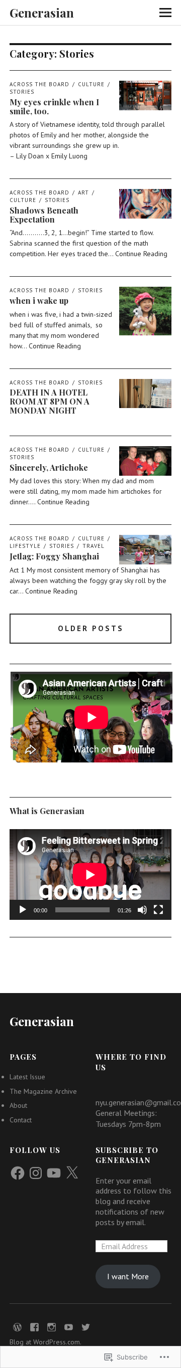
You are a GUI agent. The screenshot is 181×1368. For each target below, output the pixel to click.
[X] (72, 1173)
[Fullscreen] (158, 910)
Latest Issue (27, 1076)
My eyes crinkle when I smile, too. (54, 106)
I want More (128, 1276)
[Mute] (142, 910)
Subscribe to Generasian (127, 1155)
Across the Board (39, 84)
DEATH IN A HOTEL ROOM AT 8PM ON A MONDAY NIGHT (49, 401)
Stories (57, 200)
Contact (21, 1119)
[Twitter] (85, 1326)
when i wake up (39, 300)
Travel (93, 545)
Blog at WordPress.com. (45, 1341)
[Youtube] (68, 1326)
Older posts (91, 628)
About (18, 1105)
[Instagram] (36, 1173)
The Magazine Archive (43, 1091)
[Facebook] (18, 1173)
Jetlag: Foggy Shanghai (54, 556)
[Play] (23, 910)
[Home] (17, 1326)
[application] (90, 874)
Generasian (42, 13)
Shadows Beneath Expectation (44, 215)
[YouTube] (54, 1173)
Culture (91, 84)
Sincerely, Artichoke (49, 467)
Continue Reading (141, 253)
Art (83, 192)
